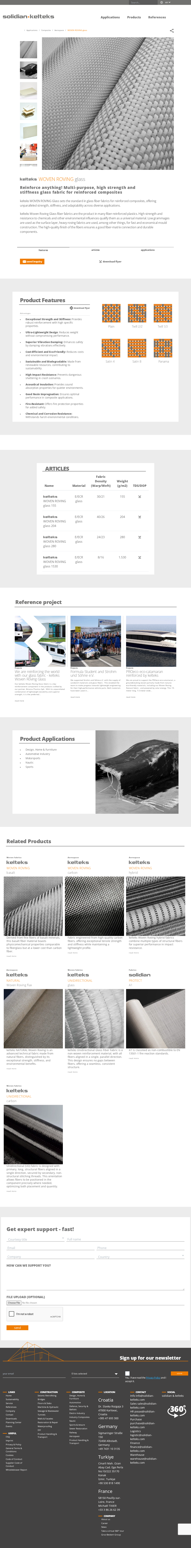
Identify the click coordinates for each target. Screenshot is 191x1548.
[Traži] (155, 2)
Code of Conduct (14, 1459)
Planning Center (13, 1422)
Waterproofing (45, 1426)
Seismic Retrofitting (47, 1395)
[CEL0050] (28, 131)
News (104, 1527)
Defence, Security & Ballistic (78, 1408)
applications (148, 250)
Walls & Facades (45, 1418)
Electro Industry (77, 1413)
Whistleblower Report (16, 1469)
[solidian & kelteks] (28, 16)
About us (105, 1519)
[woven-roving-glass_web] (28, 49)
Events (9, 1426)
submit (179, 1373)
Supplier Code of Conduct (14, 1464)
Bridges (41, 1399)
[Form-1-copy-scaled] (28, 70)
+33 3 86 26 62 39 (109, 1509)
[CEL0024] (28, 111)
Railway (73, 1432)
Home (9, 1395)
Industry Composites (79, 1417)
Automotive (75, 1402)
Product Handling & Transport (47, 1436)
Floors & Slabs (44, 1403)
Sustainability (12, 1399)
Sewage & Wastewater (48, 1410)
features (43, 250)
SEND (17, 1328)
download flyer (112, 261)
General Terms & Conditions (14, 1450)
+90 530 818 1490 (109, 1483)
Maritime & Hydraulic (48, 1407)
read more (19, 700)
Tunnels (41, 1414)
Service (9, 1403)
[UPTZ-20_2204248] (28, 152)
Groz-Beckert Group (111, 1534)
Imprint (9, 1440)
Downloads (11, 1418)
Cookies (9, 1455)
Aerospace (74, 1436)
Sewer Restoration (78, 1428)
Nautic (72, 1420)
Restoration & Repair (48, 1422)
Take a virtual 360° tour (112, 1530)
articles (95, 250)
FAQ (8, 1436)
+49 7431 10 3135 (109, 1449)
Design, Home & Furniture (77, 1397)
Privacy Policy (153, 1377)
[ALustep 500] (28, 90)
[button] (173, 14)
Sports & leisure (77, 1424)
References (11, 1407)
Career (104, 1523)
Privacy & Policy (13, 1444)
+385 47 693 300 (108, 1418)
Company (10, 1410)
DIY (39, 1430)
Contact (9, 1414)
